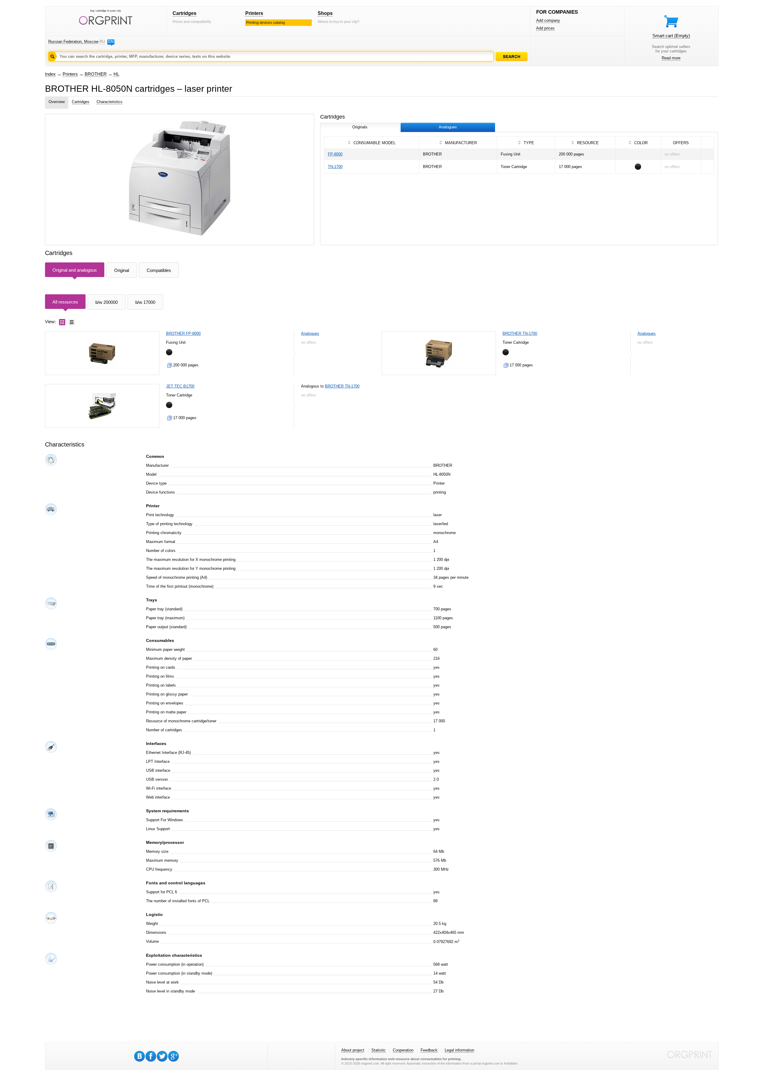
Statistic (378, 1050)
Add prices (545, 28)
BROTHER (96, 74)
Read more (671, 58)
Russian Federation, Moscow (73, 41)
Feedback (429, 1050)
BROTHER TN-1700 (520, 333)
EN (111, 41)
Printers (254, 13)
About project (352, 1050)
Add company (548, 20)
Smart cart (671, 35)
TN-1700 (335, 166)
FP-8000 (335, 154)
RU (102, 41)
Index (50, 74)
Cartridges (184, 13)
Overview (57, 101)
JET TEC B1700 (180, 386)
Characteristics (109, 101)
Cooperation (403, 1050)
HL (116, 74)
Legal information (459, 1050)
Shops (325, 13)
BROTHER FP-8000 (183, 333)
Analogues (310, 333)
